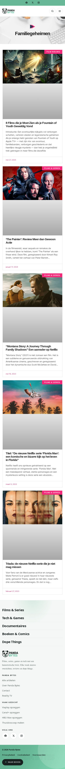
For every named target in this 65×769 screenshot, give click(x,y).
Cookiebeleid (24, 755)
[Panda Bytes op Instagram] (38, 2)
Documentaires (14, 626)
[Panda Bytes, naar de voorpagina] (8, 11)
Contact (6, 690)
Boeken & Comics (15, 633)
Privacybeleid (8, 755)
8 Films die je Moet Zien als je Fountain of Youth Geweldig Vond (31, 124)
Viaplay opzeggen (11, 707)
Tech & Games (13, 618)
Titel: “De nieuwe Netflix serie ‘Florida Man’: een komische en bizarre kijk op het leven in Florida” (32, 457)
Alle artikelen (8, 680)
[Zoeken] (52, 11)
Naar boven (14, 762)
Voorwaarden (39, 755)
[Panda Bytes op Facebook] (26, 2)
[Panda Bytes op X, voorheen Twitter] (32, 2)
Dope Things (11, 641)
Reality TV (7, 695)
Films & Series (13, 610)
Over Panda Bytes (11, 685)
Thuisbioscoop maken (13, 722)
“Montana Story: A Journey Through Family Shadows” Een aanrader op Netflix (32, 348)
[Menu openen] (60, 11)
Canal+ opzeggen (11, 712)
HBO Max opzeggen (12, 717)
